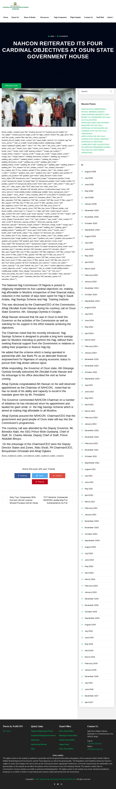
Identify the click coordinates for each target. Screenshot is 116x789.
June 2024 (89, 321)
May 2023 (89, 398)
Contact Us (88, 17)
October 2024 (91, 295)
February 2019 (91, 664)
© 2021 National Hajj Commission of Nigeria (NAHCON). (55, 779)
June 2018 (89, 690)
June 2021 (89, 483)
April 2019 (89, 651)
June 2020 (89, 560)
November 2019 (91, 605)
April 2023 (89, 405)
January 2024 (91, 353)
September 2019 (92, 618)
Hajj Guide (35, 740)
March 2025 (90, 269)
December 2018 (91, 677)
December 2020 (92, 521)
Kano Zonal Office (66, 731)
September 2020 (92, 541)
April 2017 (89, 703)
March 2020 (90, 580)
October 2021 (91, 457)
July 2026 (89, 178)
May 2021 (89, 489)
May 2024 (89, 327)
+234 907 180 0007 (94, 744)
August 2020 (90, 547)
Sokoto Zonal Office (67, 740)
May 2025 (89, 256)
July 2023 (89, 385)
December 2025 (92, 211)
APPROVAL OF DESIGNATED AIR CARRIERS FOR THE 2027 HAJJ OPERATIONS (94, 131)
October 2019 (91, 612)
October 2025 (91, 224)
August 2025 (90, 237)
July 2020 (89, 554)
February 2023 (91, 418)
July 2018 (88, 683)
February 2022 (91, 444)
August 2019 (90, 625)
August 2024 (90, 308)
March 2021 (90, 502)
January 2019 (90, 670)
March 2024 (90, 340)
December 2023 (92, 360)
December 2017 (91, 696)
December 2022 (92, 431)
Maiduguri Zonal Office (68, 735)
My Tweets (7, 731)
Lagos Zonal (64, 744)
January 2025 (91, 282)
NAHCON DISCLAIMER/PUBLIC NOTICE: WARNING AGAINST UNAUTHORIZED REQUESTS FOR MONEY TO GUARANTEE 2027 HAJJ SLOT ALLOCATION (95, 114)
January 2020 (91, 593)
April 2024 (89, 334)
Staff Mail (100, 17)
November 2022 (92, 437)
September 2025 (92, 230)
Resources (44, 17)
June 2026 (89, 185)
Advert (110, 17)
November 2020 (92, 528)
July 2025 (89, 243)
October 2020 (91, 534)
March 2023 (90, 411)
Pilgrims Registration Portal (42, 731)
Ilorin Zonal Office (66, 749)
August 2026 (90, 172)
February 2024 (91, 347)
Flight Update (75, 17)
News (52, 36)
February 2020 (91, 586)
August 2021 (90, 470)
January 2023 (91, 424)
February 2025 (91, 275)
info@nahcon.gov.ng (94, 749)
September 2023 (92, 379)
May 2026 (89, 191)
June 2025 (89, 250)
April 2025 (89, 262)
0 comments (63, 36)
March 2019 (90, 657)
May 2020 (89, 567)
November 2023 (92, 366)
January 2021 (90, 515)
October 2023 (91, 373)
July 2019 (89, 631)
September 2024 (92, 301)
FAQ (33, 749)
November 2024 (92, 288)
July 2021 (89, 476)
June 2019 (89, 638)
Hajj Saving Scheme (39, 744)
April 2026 (89, 198)
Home (5, 17)
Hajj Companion (60, 17)
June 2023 (89, 392)
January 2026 (91, 204)
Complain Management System (43, 735)
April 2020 (89, 573)
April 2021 (89, 495)
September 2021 (92, 463)
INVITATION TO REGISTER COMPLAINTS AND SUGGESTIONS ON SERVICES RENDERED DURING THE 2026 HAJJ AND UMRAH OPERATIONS (95, 147)
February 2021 (91, 508)
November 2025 (92, 217)
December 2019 (91, 599)
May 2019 (89, 644)
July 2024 (89, 314)
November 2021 (91, 450)
